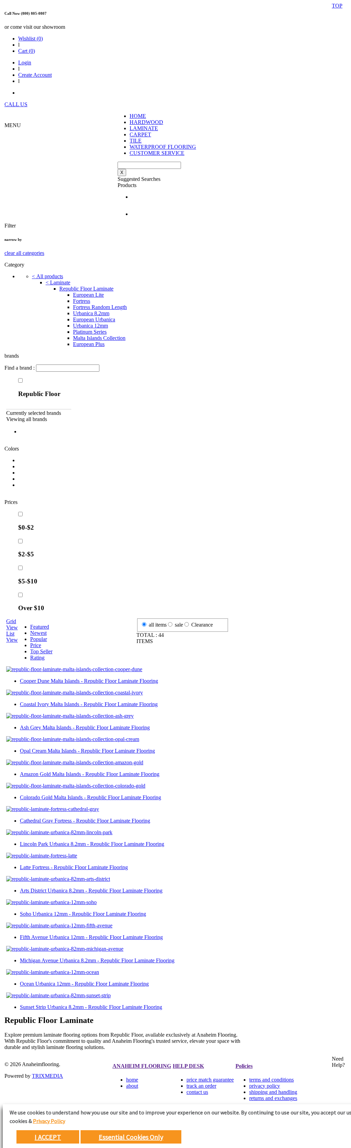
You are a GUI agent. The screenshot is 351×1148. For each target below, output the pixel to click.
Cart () (26, 51)
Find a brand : (20, 368)
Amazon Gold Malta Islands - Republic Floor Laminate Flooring (89, 774)
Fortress (81, 301)
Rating (37, 658)
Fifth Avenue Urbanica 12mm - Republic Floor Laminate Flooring (91, 937)
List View (12, 637)
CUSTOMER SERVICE (157, 153)
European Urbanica (94, 319)
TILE (136, 141)
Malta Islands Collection (99, 338)
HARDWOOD (146, 122)
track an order (201, 1086)
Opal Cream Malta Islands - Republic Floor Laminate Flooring (87, 751)
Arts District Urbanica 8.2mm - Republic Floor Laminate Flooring (91, 890)
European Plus (89, 344)
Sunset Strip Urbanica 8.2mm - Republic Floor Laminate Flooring (91, 1007)
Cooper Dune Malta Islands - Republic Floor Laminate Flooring (89, 681)
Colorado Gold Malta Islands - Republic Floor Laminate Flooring (90, 797)
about (132, 1086)
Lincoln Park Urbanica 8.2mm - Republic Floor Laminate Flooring (92, 844)
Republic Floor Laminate (86, 289)
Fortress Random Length (100, 307)
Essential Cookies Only (131, 1137)
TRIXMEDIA (47, 1076)
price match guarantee (210, 1080)
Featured (39, 627)
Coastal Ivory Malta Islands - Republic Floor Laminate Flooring (89, 704)
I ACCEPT (48, 1137)
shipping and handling (273, 1092)
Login (24, 62)
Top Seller (41, 651)
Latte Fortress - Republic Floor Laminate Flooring (74, 867)
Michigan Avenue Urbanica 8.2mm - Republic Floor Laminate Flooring (97, 960)
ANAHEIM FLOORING (141, 1066)
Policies (244, 1066)
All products (47, 276)
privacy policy (264, 1086)
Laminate (58, 282)
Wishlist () (30, 38)
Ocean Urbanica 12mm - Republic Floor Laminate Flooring (84, 984)
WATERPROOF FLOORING (163, 147)
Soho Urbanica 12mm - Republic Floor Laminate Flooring (83, 914)
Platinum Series (90, 332)
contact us (197, 1092)
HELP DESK (188, 1066)
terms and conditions (271, 1080)
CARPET (140, 134)
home (132, 1080)
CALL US (15, 104)
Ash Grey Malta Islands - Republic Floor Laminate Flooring (85, 727)
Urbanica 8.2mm (91, 313)
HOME (138, 116)
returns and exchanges (273, 1098)
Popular (38, 639)
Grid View (12, 624)
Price (35, 645)
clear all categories (24, 253)
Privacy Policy (49, 1121)
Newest (38, 633)
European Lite (88, 295)
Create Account (35, 75)
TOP (337, 6)
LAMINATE (144, 128)
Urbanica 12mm (90, 326)
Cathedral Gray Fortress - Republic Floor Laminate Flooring (85, 821)
